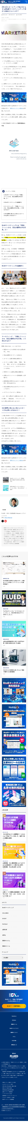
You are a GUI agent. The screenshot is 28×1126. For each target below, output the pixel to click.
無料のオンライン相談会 (16, 108)
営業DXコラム (6, 940)
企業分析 (4, 929)
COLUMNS (5, 913)
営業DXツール (6, 946)
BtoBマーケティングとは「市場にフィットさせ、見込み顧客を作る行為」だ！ (13, 196)
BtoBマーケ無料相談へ (14, 1006)
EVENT (4, 918)
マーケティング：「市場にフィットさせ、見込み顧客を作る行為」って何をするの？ (14, 208)
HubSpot (5, 924)
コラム (14, 1036)
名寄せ (4, 935)
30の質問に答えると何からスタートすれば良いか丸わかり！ (14, 214)
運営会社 (13, 1044)
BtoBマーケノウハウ (14, 1028)
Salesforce (14, 1016)
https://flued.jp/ (8, 517)
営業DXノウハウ (14, 1032)
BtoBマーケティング (8, 907)
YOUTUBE (14, 1040)
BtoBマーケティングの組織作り (13, 202)
